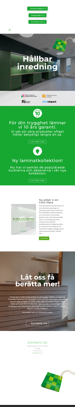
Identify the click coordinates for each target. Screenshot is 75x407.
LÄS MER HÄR (37, 142)
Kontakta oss (37, 22)
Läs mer (44, 238)
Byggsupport (37, 15)
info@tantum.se (37, 353)
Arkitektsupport (37, 8)
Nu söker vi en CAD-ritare (48, 201)
